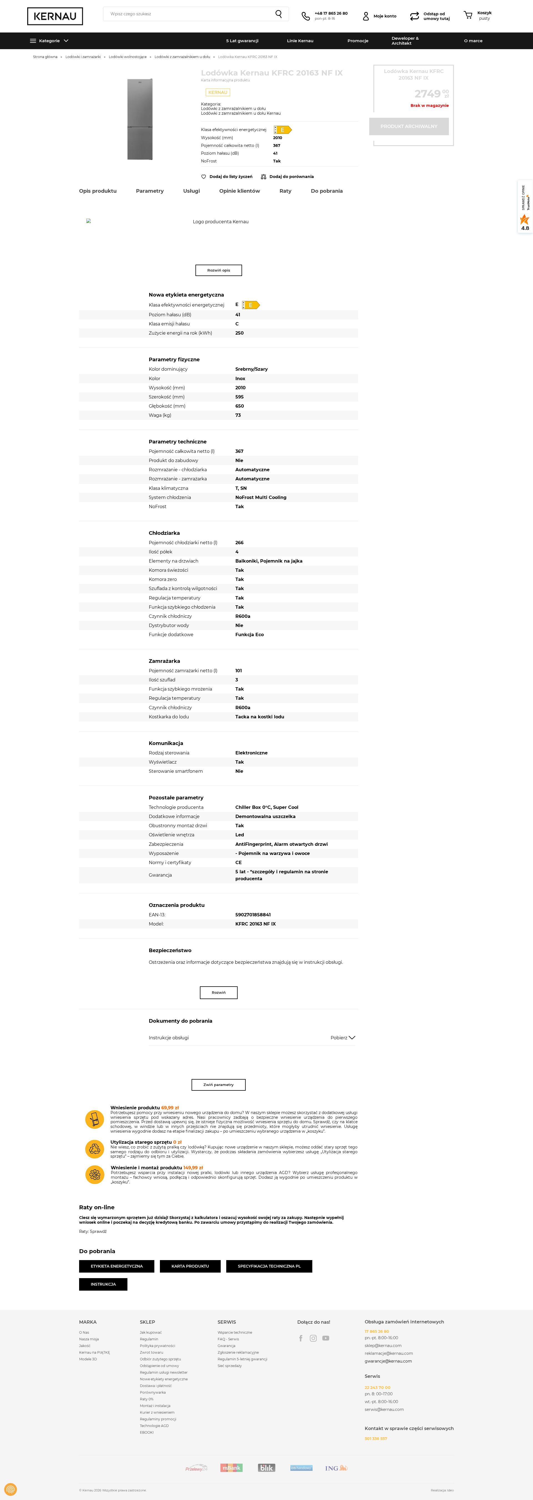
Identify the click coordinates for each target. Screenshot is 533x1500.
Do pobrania (327, 191)
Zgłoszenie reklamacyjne (238, 1352)
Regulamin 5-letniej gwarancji (242, 1359)
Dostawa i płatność (156, 1386)
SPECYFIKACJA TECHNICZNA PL (269, 1266)
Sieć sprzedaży (230, 1366)
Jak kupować (151, 1332)
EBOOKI (147, 1432)
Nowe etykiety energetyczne (164, 1379)
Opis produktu (98, 191)
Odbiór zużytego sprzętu (160, 1359)
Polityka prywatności (157, 1346)
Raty (285, 191)
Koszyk (484, 12)
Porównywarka (153, 1392)
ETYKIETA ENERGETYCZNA (117, 1266)
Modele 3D (88, 1359)
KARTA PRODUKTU (190, 1266)
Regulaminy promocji (158, 1419)
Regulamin (149, 1339)
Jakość (84, 1346)
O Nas (84, 1332)
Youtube (325, 1338)
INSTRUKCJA (103, 1284)
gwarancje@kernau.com (388, 1361)
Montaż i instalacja (155, 1406)
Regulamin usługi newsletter (164, 1372)
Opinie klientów (239, 191)
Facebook (300, 1338)
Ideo (450, 1490)
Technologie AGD (154, 1426)
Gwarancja (226, 1346)
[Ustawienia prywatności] (10, 1489)
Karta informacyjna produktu (225, 80)
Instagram (313, 1338)
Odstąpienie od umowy (159, 1366)
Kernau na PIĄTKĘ (94, 1352)
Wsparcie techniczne (235, 1332)
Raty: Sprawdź (93, 1231)
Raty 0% (147, 1399)
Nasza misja (89, 1339)
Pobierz (339, 1037)
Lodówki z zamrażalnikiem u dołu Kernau (241, 113)
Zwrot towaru (151, 1352)
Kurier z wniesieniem (157, 1412)
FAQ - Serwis (228, 1339)
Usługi (191, 191)
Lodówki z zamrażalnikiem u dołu (233, 108)
